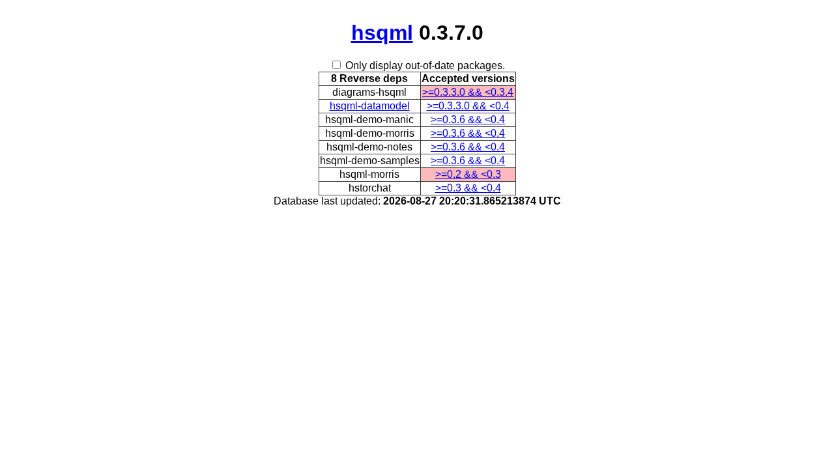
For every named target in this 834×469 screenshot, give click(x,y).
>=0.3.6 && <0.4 (468, 119)
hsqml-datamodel (370, 105)
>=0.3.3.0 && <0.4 (468, 105)
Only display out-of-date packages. (425, 65)
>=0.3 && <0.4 (468, 187)
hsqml (382, 32)
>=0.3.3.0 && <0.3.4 (467, 92)
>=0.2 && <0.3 (468, 174)
